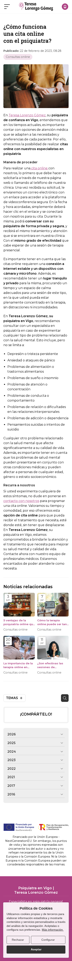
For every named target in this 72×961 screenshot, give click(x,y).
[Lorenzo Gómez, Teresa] (36, 6)
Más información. (53, 929)
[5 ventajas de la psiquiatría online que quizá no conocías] (19, 604)
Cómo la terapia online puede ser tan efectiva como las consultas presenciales (52, 622)
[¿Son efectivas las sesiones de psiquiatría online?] (53, 647)
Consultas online (18, 57)
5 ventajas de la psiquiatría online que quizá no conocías (19, 622)
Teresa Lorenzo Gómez (27, 115)
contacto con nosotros (21, 501)
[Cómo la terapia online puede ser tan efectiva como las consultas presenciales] (53, 604)
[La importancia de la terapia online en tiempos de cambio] (19, 647)
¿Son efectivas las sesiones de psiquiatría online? (50, 665)
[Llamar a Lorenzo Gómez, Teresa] (65, 6)
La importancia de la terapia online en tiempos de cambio (18, 665)
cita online (39, 168)
